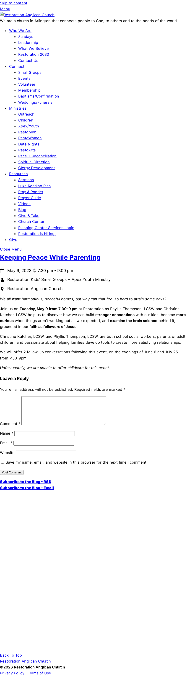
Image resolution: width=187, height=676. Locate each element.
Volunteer (26, 84)
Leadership (28, 42)
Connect (16, 66)
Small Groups (30, 72)
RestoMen (27, 132)
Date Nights (28, 144)
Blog (22, 209)
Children (25, 120)
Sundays (25, 36)
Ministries (18, 108)
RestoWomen (30, 138)
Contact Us (28, 60)
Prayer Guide (29, 197)
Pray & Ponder (30, 192)
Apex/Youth (28, 126)
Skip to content (13, 3)
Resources (18, 174)
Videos (24, 203)
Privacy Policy (12, 673)
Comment (10, 423)
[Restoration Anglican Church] (27, 15)
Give (13, 239)
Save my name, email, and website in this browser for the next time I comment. (77, 462)
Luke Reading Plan (34, 186)
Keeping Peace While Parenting (50, 257)
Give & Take (28, 215)
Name (6, 433)
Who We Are (20, 30)
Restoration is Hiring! (37, 233)
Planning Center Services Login (46, 227)
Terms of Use (39, 673)
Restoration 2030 (33, 54)
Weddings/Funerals (35, 102)
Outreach (26, 114)
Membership (29, 90)
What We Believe (33, 48)
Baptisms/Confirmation (38, 96)
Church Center (31, 221)
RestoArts (27, 150)
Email (6, 443)
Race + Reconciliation (37, 156)
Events (24, 78)
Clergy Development (36, 168)
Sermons (26, 179)
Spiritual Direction (34, 162)
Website (7, 452)
